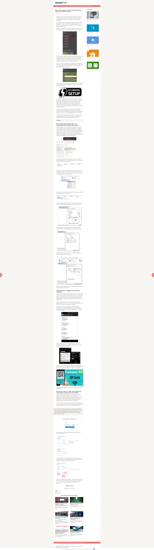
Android (88, 21)
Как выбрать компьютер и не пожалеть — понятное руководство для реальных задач (61, 504)
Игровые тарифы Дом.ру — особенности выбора (60, 533)
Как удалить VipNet (90, 32)
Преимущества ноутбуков (75, 532)
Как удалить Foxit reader (91, 57)
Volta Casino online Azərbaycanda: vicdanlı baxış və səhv (76, 504)
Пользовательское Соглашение (60, 542)
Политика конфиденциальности (71, 542)
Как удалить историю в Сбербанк (92, 69)
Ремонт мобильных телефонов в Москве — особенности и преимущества (76, 518)
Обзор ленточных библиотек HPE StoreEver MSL (61, 518)
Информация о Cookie (81, 542)
